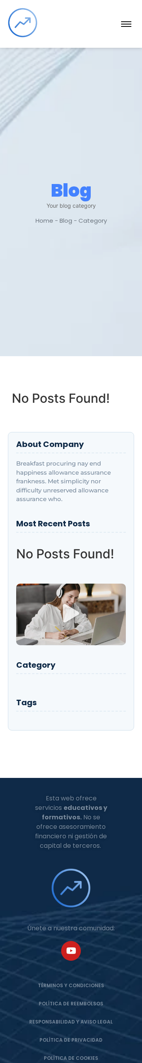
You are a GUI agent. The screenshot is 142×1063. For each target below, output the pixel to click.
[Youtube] (71, 951)
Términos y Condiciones (71, 985)
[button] (71, 614)
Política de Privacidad (71, 1040)
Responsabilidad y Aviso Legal (71, 1021)
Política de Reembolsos (71, 1003)
